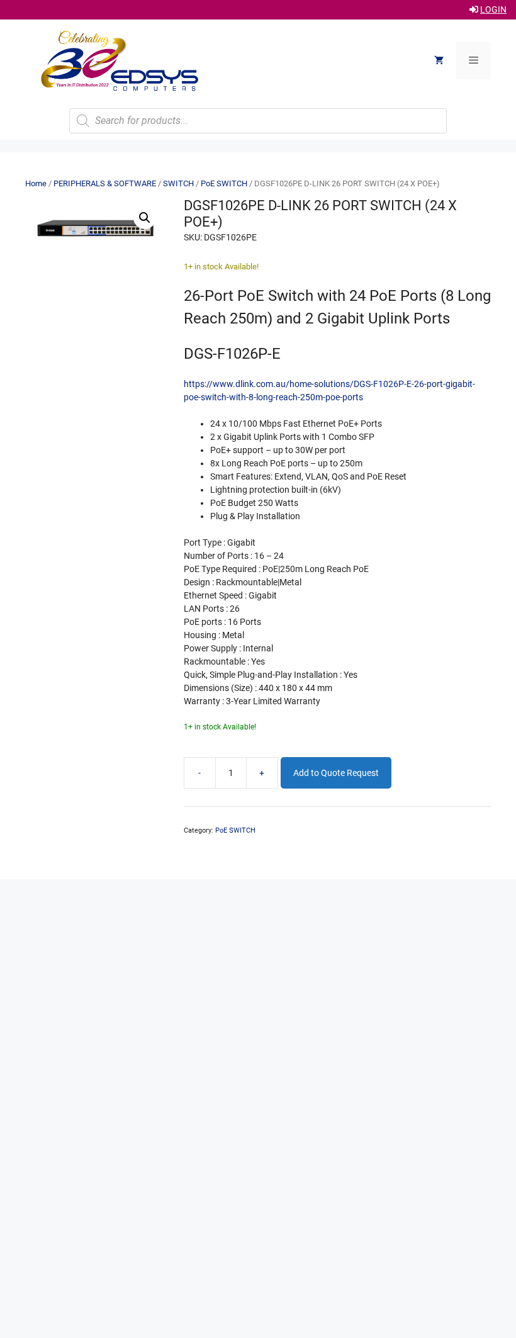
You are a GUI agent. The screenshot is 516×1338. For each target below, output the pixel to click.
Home (36, 183)
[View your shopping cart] (439, 60)
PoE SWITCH (224, 183)
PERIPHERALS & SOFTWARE (104, 183)
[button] (144, 217)
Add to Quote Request (336, 773)
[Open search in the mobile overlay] (258, 120)
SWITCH (178, 183)
